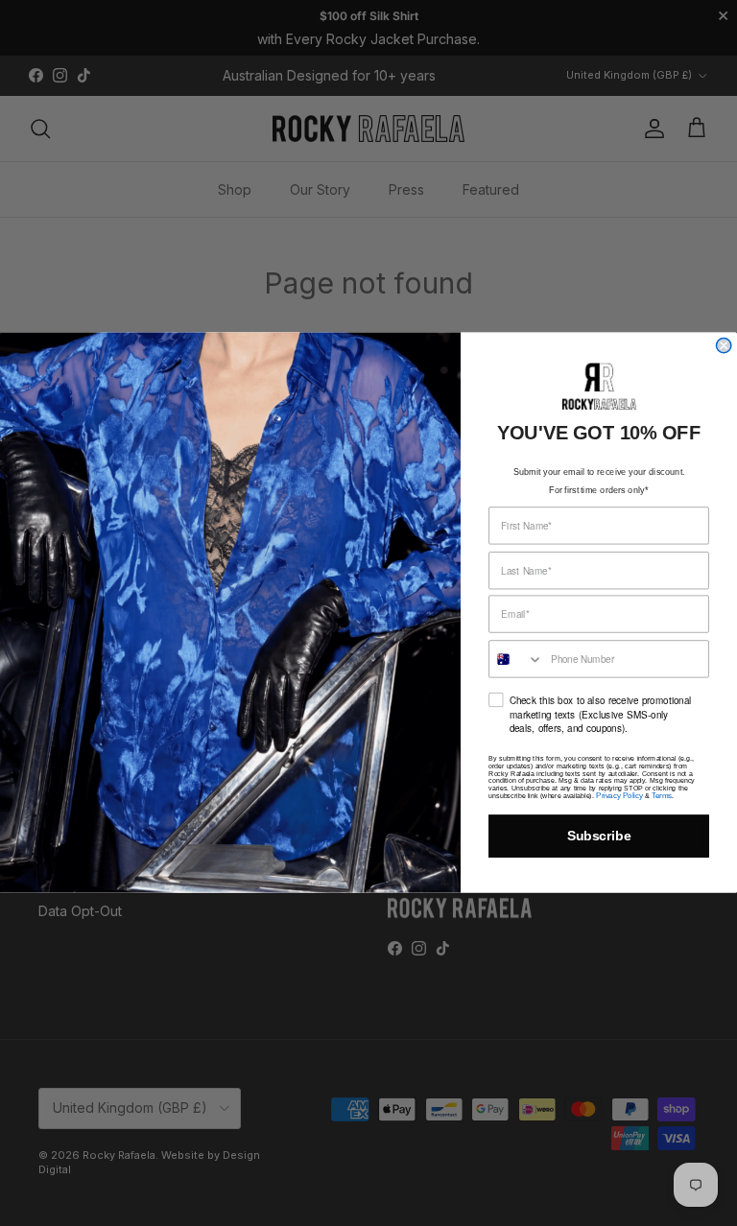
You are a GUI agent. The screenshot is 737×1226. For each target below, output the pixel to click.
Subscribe (599, 837)
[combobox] (516, 660)
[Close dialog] (723, 346)
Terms (662, 796)
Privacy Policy (619, 796)
